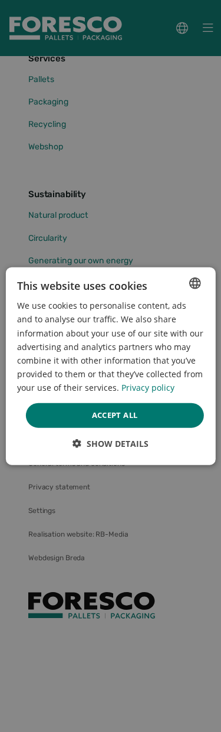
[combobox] (195, 283)
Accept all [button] (115, 415)
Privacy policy (147, 387)
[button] (110, 443)
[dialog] (110, 366)
